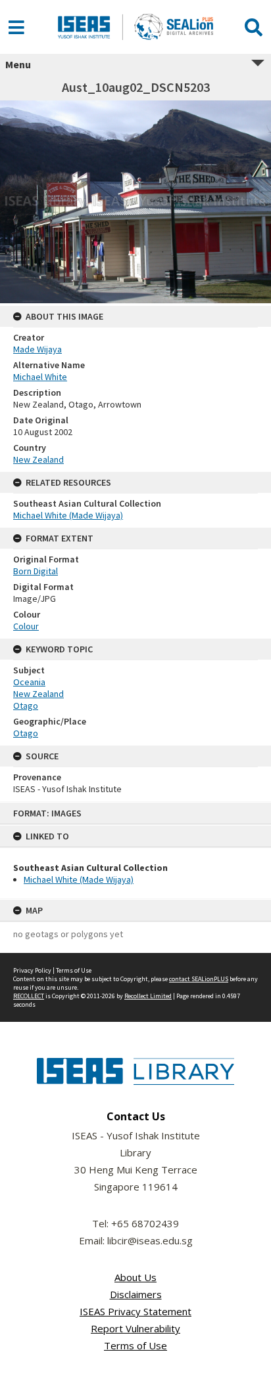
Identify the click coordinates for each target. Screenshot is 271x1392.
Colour (26, 626)
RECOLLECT (28, 996)
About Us (135, 1277)
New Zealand (38, 459)
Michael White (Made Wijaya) (79, 879)
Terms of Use (73, 970)
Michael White (40, 377)
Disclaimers (136, 1294)
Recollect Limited (148, 996)
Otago (25, 705)
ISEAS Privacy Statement (135, 1311)
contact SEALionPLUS (198, 979)
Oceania (29, 682)
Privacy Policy (32, 970)
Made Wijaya (37, 349)
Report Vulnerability (135, 1328)
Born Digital (35, 571)
